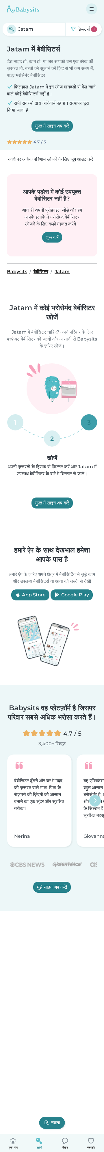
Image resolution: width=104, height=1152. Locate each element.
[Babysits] (23, 9)
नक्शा (55, 1122)
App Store (33, 595)
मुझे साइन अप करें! (52, 887)
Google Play (74, 595)
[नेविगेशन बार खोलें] (91, 8)
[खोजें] (11, 29)
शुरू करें (52, 237)
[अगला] (95, 800)
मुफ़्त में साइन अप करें (52, 126)
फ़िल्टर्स (85, 29)
